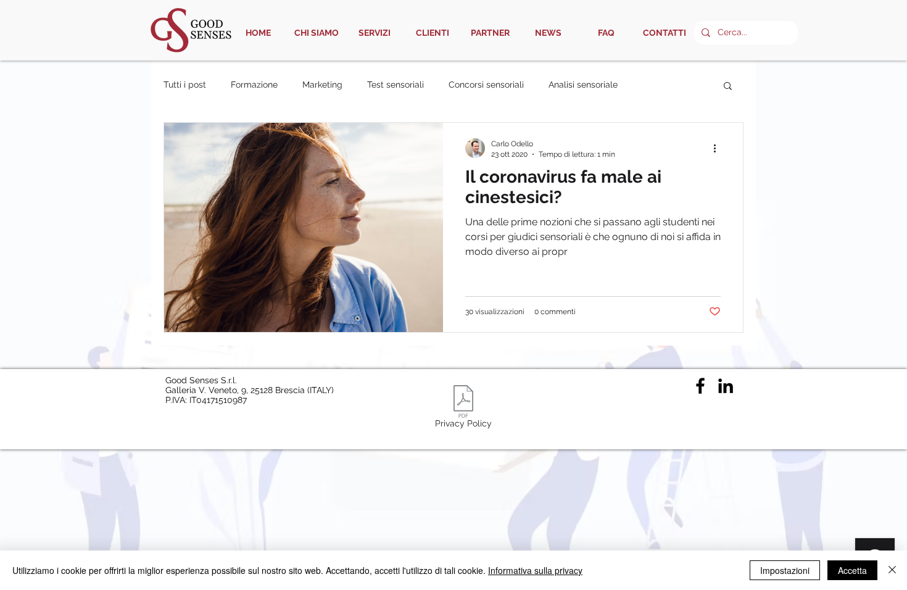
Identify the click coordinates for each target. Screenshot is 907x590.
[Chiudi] (892, 570)
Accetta (852, 570)
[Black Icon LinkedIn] (725, 385)
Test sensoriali (395, 84)
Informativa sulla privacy (535, 570)
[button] (728, 86)
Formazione (254, 84)
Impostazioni (785, 570)
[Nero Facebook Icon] (700, 385)
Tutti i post (185, 84)
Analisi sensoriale (583, 84)
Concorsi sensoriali (486, 84)
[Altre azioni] (718, 148)
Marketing (322, 84)
